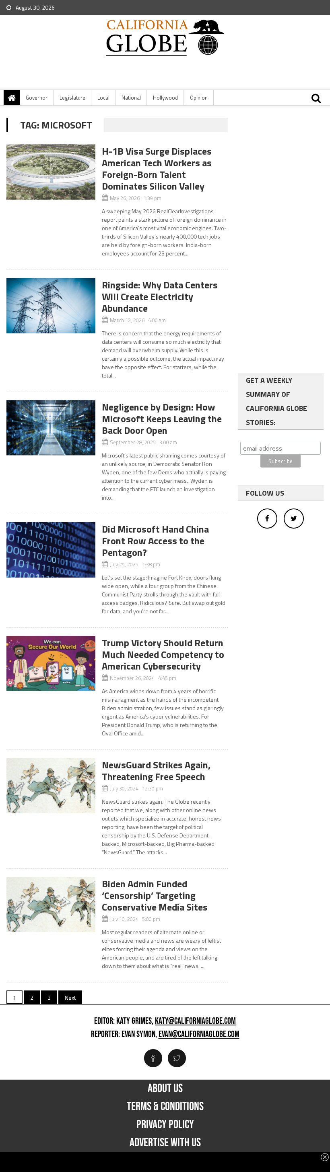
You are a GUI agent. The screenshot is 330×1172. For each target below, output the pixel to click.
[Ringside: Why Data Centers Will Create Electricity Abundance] (50, 305)
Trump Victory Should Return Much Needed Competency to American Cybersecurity (163, 654)
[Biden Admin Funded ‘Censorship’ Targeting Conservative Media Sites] (50, 904)
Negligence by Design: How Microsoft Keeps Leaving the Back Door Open (162, 418)
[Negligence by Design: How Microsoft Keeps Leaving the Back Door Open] (50, 427)
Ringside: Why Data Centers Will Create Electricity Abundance (160, 296)
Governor (36, 98)
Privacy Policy (165, 1124)
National (131, 98)
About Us (165, 1088)
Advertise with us (165, 1142)
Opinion (199, 98)
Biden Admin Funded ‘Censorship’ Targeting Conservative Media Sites (155, 895)
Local (103, 98)
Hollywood (165, 98)
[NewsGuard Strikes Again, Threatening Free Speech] (50, 785)
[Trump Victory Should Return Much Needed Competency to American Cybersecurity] (50, 663)
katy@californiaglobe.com (195, 1021)
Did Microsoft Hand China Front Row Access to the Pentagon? (155, 540)
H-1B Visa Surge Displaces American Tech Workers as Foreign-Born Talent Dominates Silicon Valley (157, 168)
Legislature (72, 98)
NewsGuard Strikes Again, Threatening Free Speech (156, 771)
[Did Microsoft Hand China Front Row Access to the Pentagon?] (50, 550)
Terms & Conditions (165, 1106)
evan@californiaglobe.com (199, 1035)
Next (70, 997)
